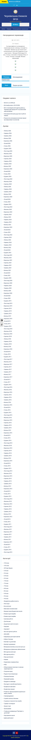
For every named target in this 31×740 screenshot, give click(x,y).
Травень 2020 (7, 288)
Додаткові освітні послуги (11, 624)
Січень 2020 (7, 298)
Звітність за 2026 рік (14, 1)
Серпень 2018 (8, 336)
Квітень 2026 (7, 138)
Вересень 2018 (8, 334)
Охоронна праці (8, 671)
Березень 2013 (8, 488)
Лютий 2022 (7, 250)
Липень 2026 (7, 130)
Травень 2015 (7, 427)
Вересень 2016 (8, 392)
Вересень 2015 (8, 420)
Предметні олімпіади (9, 681)
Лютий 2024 (7, 199)
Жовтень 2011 (8, 529)
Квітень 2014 (7, 458)
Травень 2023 (7, 222)
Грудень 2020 (7, 278)
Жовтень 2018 (8, 331)
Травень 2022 (7, 245)
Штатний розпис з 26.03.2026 (12, 105)
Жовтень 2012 (8, 501)
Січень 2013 (7, 493)
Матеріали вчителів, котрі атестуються (14, 646)
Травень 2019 (7, 313)
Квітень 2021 (7, 270)
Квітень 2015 (7, 430)
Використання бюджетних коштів (13, 611)
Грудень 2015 (7, 412)
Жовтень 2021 (8, 257)
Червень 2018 (8, 341)
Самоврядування (8, 696)
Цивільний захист (9, 718)
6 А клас (6, 575)
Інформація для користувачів (12, 636)
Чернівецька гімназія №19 (19, 735)
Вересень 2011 (8, 532)
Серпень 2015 (8, 422)
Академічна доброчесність (11, 601)
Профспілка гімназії (9, 689)
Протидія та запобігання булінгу (12, 684)
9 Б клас (6, 596)
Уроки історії (7, 706)
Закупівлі (6, 626)
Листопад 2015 (8, 415)
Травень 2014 (7, 455)
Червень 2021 (8, 265)
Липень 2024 (7, 186)
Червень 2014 (8, 453)
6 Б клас (6, 578)
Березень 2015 (8, 433)
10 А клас (6, 563)
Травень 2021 (7, 268)
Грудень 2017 (7, 356)
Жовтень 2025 (8, 153)
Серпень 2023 (8, 214)
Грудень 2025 (7, 148)
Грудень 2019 (7, 301)
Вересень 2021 (8, 260)
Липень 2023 (7, 217)
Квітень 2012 (7, 514)
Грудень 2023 (7, 204)
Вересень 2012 (8, 504)
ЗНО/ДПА (6, 634)
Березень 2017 (8, 377)
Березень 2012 (8, 516)
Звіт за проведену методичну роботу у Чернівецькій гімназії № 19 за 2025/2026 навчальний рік (15, 109)
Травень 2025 (7, 163)
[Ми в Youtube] (17, 5)
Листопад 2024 (8, 179)
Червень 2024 (8, 189)
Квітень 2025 (7, 166)
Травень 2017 (7, 372)
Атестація (6, 603)
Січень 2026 (7, 146)
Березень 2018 (8, 349)
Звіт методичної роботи (10, 631)
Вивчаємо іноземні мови (10, 608)
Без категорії (7, 606)
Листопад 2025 (8, 151)
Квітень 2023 (7, 224)
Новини (16, 43)
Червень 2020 (8, 285)
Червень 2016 (8, 397)
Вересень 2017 (8, 364)
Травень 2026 (7, 136)
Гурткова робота (8, 619)
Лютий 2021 (7, 273)
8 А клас (6, 588)
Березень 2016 (8, 405)
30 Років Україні (8, 568)
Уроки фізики (7, 708)
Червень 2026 (8, 133)
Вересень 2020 (8, 283)
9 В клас (6, 598)
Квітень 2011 (7, 539)
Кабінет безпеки (8, 639)
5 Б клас (6, 573)
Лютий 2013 (7, 491)
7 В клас (6, 586)
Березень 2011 (8, 542)
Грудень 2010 (7, 549)
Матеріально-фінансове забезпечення (14, 649)
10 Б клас (6, 565)
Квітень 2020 (7, 290)
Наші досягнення (8, 657)
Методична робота (9, 654)
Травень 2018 (7, 344)
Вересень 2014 (8, 448)
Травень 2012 (7, 511)
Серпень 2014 (8, 450)
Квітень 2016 (7, 402)
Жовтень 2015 (8, 417)
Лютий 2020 (7, 295)
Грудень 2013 (7, 468)
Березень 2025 (8, 169)
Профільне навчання (9, 686)
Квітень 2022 (7, 247)
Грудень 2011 (7, 524)
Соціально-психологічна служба (13, 701)
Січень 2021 (7, 275)
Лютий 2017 (7, 379)
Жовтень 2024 (8, 181)
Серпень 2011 (8, 534)
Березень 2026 (8, 141)
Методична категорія (10, 652)
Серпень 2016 (8, 394)
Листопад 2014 (8, 443)
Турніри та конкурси (9, 703)
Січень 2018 (7, 354)
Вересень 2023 (8, 212)
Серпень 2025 (8, 158)
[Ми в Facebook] (14, 5)
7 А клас (6, 580)
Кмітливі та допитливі (10, 641)
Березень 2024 (8, 196)
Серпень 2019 (8, 308)
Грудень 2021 (7, 252)
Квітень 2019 (7, 316)
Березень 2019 (8, 318)
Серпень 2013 (8, 478)
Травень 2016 (7, 400)
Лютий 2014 (7, 463)
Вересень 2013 (8, 476)
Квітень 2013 (7, 486)
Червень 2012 (8, 509)
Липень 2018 (7, 339)
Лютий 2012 (7, 519)
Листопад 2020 (8, 280)
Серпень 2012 (8, 506)
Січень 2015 (7, 438)
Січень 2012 (7, 521)
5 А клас (6, 570)
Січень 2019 (7, 323)
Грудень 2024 (7, 176)
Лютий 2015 (7, 435)
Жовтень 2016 (8, 389)
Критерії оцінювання (9, 644)
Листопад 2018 (8, 328)
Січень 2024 (7, 202)
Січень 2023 (7, 232)
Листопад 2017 (8, 359)
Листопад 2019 (8, 303)
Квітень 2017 (7, 374)
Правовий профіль (9, 679)
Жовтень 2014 (8, 445)
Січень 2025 (7, 174)
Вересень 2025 (8, 156)
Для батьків (7, 621)
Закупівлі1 (7, 629)
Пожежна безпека (9, 676)
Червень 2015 (8, 425)
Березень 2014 (8, 460)
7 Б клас (6, 583)
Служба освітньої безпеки (11, 698)
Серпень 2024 (8, 184)
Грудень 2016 (7, 384)
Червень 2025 (8, 161)
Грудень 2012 (7, 496)
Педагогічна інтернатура (10, 674)
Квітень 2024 (7, 194)
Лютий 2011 (7, 544)
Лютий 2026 (7, 143)
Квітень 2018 (7, 346)
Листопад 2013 (8, 471)
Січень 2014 (7, 466)
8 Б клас (6, 591)
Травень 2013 (7, 483)
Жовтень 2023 (8, 209)
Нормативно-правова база (11, 662)
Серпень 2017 (8, 367)
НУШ (5, 664)
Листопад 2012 (8, 499)
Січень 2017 (7, 382)
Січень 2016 (7, 410)
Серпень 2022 (8, 237)
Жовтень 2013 (8, 473)
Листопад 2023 (8, 207)
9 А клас (6, 593)
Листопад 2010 (8, 552)
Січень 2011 (7, 547)
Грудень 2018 (7, 326)
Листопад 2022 (8, 235)
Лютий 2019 (7, 321)
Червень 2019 (8, 311)
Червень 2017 (8, 369)
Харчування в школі (9, 715)
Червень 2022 (8, 242)
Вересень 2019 (8, 306)
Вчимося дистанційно (10, 613)
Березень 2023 (8, 227)
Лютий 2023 (7, 229)
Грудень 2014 (7, 440)
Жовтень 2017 (8, 361)
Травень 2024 (7, 191)
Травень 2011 (7, 537)
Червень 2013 (8, 481)
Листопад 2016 (8, 387)
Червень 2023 (8, 219)
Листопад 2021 (8, 255)
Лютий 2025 (7, 171)
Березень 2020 (8, 293)
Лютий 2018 (7, 351)
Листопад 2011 (8, 526)
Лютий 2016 (7, 407)
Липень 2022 (7, 240)
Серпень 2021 (8, 262)
